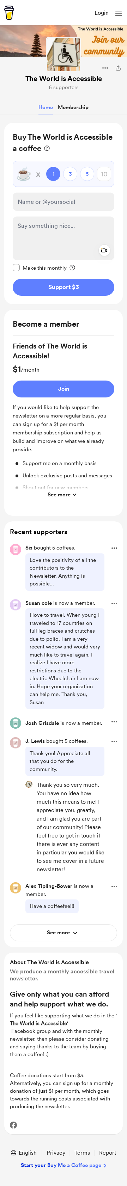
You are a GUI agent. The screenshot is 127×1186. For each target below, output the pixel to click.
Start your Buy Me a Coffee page (61, 1165)
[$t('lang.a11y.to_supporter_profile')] (28, 784)
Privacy (56, 1152)
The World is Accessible (63, 78)
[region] (63, 213)
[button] (118, 14)
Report (107, 1152)
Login (102, 13)
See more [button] (59, 494)
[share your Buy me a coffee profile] (118, 68)
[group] (63, 421)
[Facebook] (13, 1125)
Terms (82, 1152)
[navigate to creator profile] (63, 54)
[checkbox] (40, 267)
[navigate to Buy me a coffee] (9, 13)
